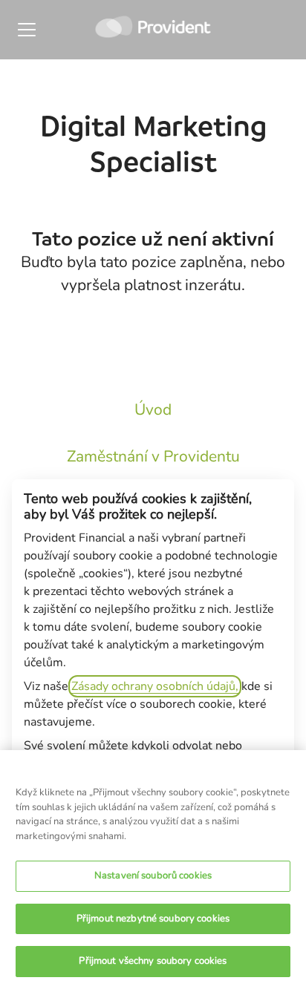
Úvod (153, 409)
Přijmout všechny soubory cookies (153, 960)
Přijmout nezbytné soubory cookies (153, 918)
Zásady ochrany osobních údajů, (154, 686)
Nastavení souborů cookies (153, 875)
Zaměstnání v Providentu (153, 456)
